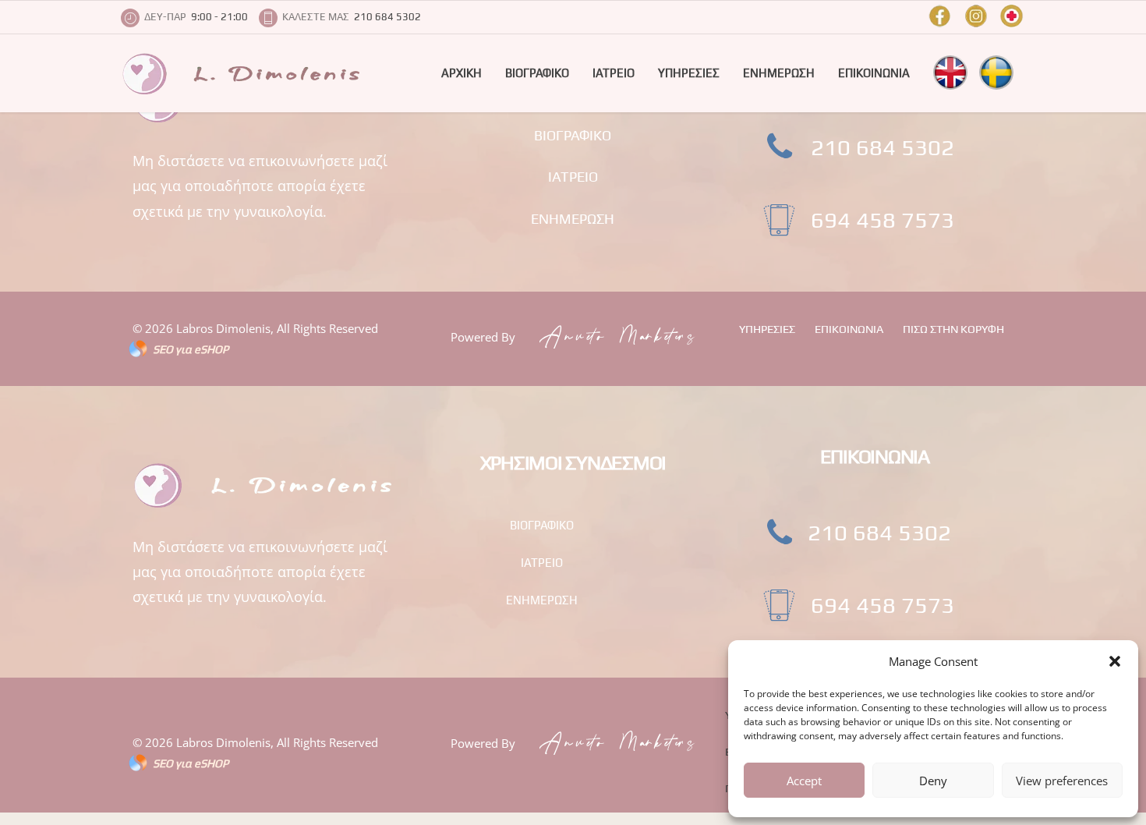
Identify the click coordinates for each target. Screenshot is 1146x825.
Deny (933, 780)
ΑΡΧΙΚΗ (461, 73)
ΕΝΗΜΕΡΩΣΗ (779, 73)
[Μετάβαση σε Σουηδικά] (996, 72)
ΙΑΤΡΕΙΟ (613, 73)
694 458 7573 (882, 219)
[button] (1115, 661)
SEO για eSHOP (190, 349)
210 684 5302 (882, 147)
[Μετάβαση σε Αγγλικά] (950, 72)
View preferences (1062, 780)
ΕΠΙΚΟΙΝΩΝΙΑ (874, 73)
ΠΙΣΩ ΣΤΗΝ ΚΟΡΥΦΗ (953, 328)
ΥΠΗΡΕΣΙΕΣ (689, 73)
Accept (804, 780)
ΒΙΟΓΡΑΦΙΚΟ (537, 73)
